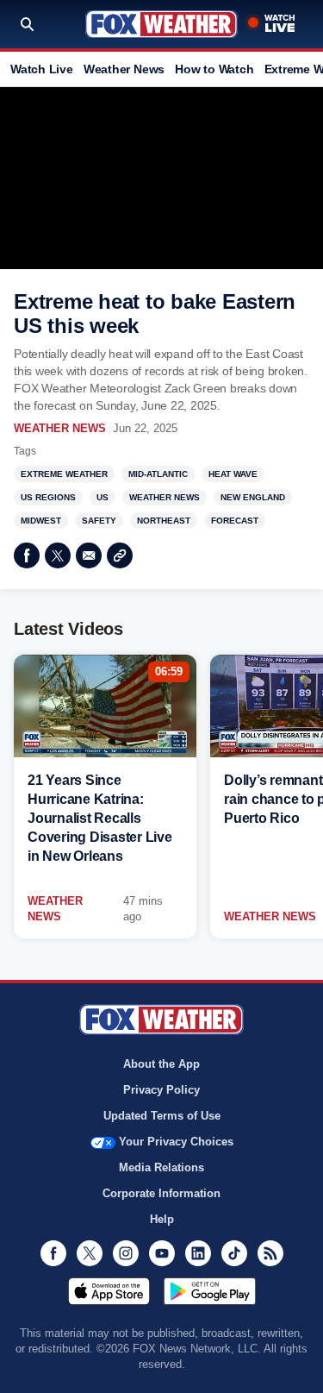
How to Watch (214, 69)
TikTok (234, 1253)
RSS (270, 1253)
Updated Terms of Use (162, 1115)
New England (253, 497)
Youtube (162, 1253)
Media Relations (161, 1167)
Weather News (124, 69)
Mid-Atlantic (158, 474)
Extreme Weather (64, 474)
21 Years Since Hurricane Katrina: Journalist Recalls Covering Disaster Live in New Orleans (100, 818)
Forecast (234, 520)
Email (89, 555)
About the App (161, 1063)
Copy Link (120, 555)
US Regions (48, 497)
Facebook (27, 555)
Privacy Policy (161, 1089)
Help (162, 1219)
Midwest (41, 520)
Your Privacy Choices (176, 1141)
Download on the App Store (109, 1291)
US (102, 497)
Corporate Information (161, 1193)
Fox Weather (161, 24)
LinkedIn (198, 1253)
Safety (99, 520)
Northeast (163, 520)
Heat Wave (233, 474)
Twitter (58, 555)
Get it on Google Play (210, 1291)
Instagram (126, 1253)
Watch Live (41, 69)
